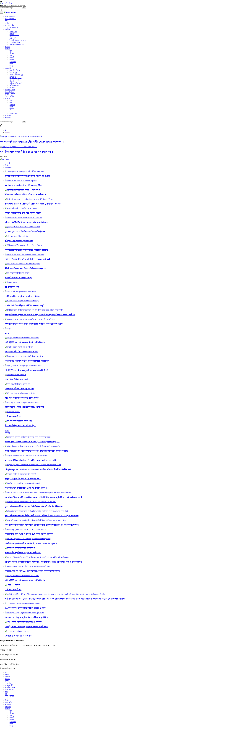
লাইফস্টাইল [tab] (8, 167)
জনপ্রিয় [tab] (7, 433)
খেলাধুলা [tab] (7, 163)
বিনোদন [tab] (7, 165)
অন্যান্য (7, 132)
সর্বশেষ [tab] (7, 431)
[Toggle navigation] (1, 12)
